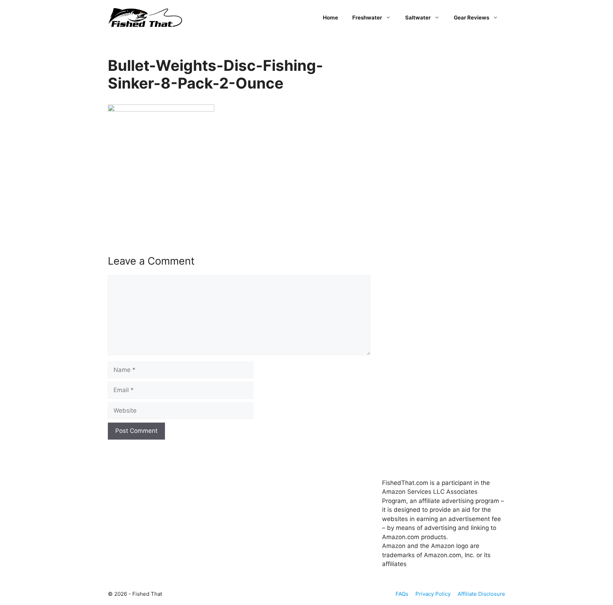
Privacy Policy (433, 593)
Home (330, 17)
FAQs (402, 593)
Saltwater (418, 17)
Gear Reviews (471, 17)
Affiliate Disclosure (481, 593)
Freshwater (367, 17)
